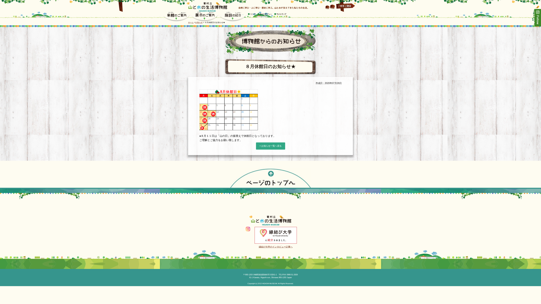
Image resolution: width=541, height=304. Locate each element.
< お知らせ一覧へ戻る (271, 146)
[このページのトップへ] (270, 177)
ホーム (191, 22)
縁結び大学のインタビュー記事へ (276, 247)
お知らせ (199, 22)
